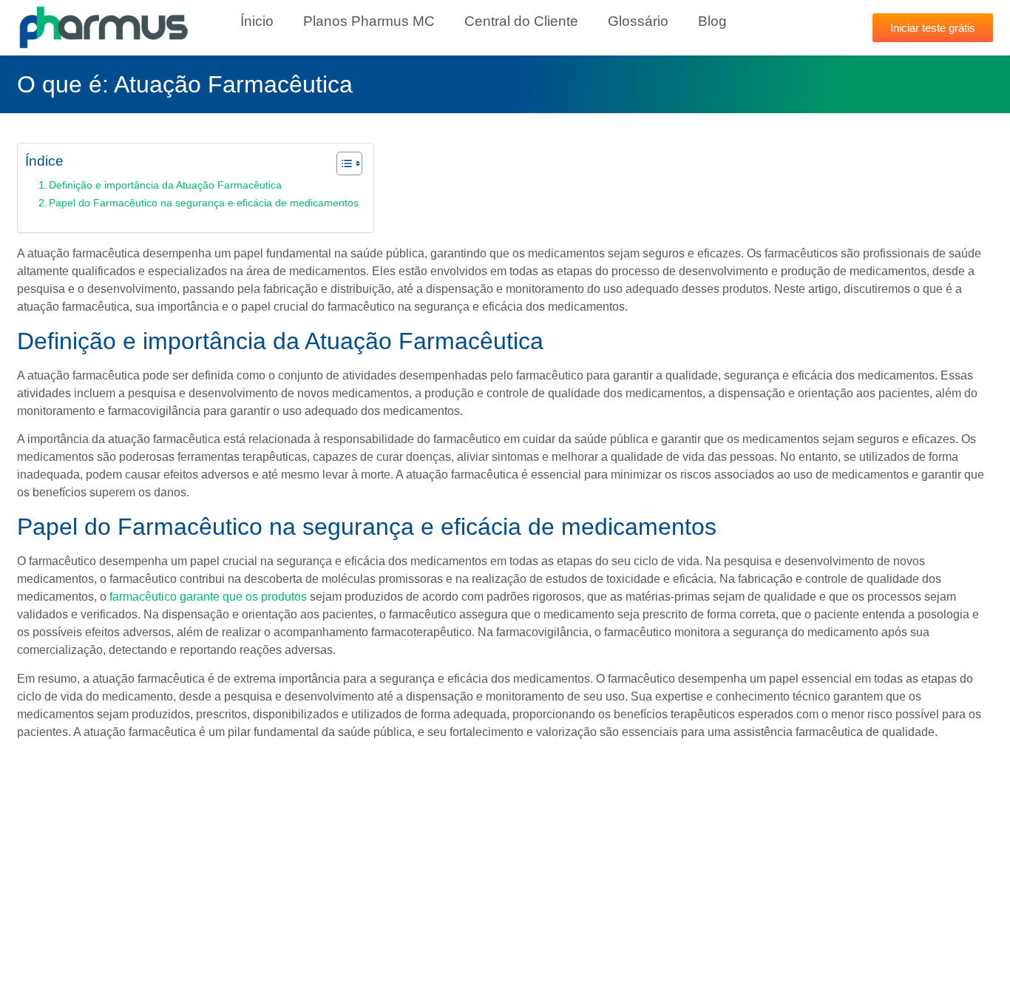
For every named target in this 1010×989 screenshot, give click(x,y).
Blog (712, 21)
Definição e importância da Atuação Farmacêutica (165, 185)
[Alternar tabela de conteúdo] (342, 163)
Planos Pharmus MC (369, 21)
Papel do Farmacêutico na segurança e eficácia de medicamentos (204, 203)
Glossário (638, 21)
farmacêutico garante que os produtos (208, 596)
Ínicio (257, 21)
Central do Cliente (521, 21)
